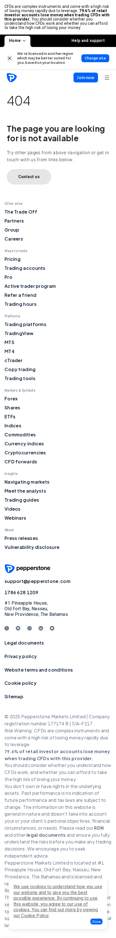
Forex (11, 398)
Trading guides (22, 500)
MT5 (9, 342)
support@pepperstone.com (37, 581)
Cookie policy (21, 683)
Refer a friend (20, 295)
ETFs (10, 416)
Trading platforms (25, 324)
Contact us (29, 176)
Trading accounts (25, 268)
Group (12, 230)
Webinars (15, 518)
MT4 (10, 351)
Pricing (13, 259)
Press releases (21, 538)
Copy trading (20, 369)
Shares (13, 407)
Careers (14, 239)
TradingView (19, 333)
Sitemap (14, 696)
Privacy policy (21, 656)
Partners (14, 221)
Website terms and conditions (39, 669)
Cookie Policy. (35, 915)
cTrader (14, 360)
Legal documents (24, 642)
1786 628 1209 (21, 592)
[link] (10, 58)
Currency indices (24, 443)
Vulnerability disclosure (32, 547)
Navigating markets (27, 482)
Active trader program (30, 286)
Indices (13, 425)
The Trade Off (21, 212)
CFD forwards (21, 461)
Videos (13, 509)
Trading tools (20, 378)
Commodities (20, 434)
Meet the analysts (25, 491)
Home (15, 40)
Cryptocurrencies (25, 452)
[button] (96, 921)
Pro (8, 277)
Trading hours (21, 304)
